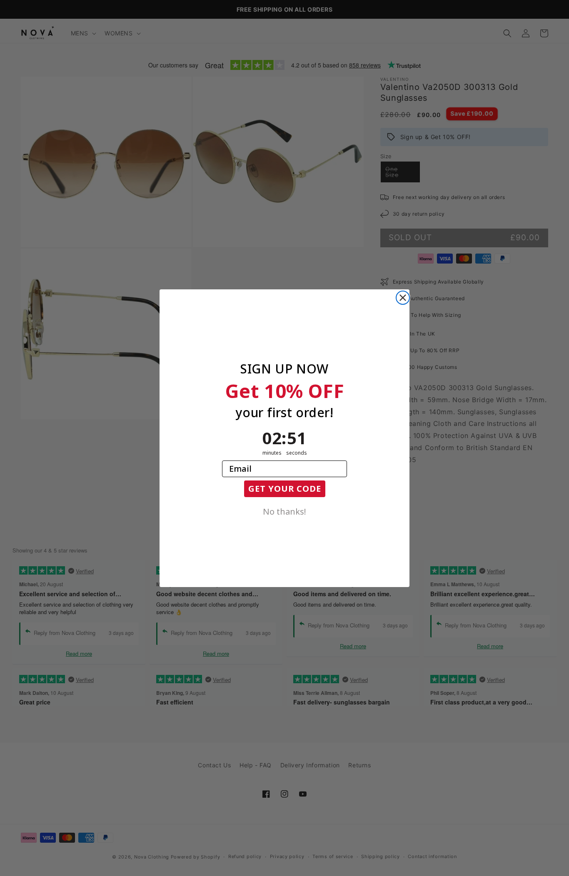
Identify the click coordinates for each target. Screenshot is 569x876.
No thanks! (284, 511)
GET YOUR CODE (284, 488)
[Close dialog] (402, 297)
